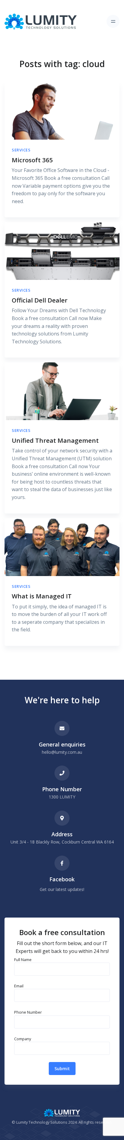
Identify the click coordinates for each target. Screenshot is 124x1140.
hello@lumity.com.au (62, 752)
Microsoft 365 (32, 160)
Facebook (62, 879)
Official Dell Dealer (39, 300)
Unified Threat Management (55, 440)
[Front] (41, 21)
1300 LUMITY (62, 797)
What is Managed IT (42, 596)
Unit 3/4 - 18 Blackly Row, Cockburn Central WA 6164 (62, 842)
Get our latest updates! (62, 889)
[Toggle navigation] (113, 21)
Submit (62, 1068)
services (21, 150)
